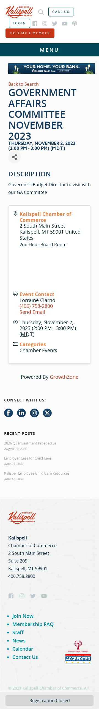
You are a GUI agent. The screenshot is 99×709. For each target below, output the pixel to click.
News (19, 640)
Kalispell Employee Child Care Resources (36, 473)
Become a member (30, 33)
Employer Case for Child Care (27, 458)
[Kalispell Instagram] (45, 23)
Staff (18, 632)
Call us (61, 12)
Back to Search (23, 84)
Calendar (22, 648)
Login (19, 23)
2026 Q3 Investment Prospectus (30, 443)
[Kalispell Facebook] (35, 23)
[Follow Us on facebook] (8, 413)
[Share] (14, 157)
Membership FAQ (33, 624)
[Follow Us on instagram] (34, 413)
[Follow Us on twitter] (47, 413)
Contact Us (25, 657)
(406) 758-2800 (36, 306)
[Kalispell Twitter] (54, 23)
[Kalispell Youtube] (64, 23)
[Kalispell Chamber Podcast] (74, 23)
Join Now (23, 616)
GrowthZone (64, 377)
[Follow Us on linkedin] (21, 413)
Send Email (32, 312)
